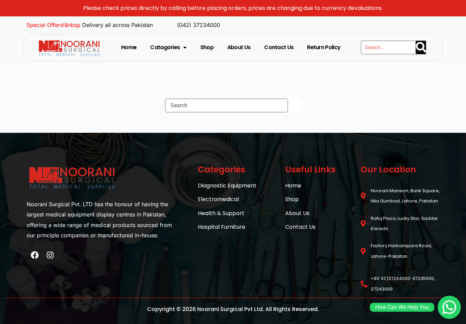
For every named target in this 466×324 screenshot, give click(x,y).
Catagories (165, 47)
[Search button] (294, 105)
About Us (238, 47)
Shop (207, 47)
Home (128, 47)
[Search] (421, 47)
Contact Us (278, 47)
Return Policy (323, 47)
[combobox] (226, 105)
